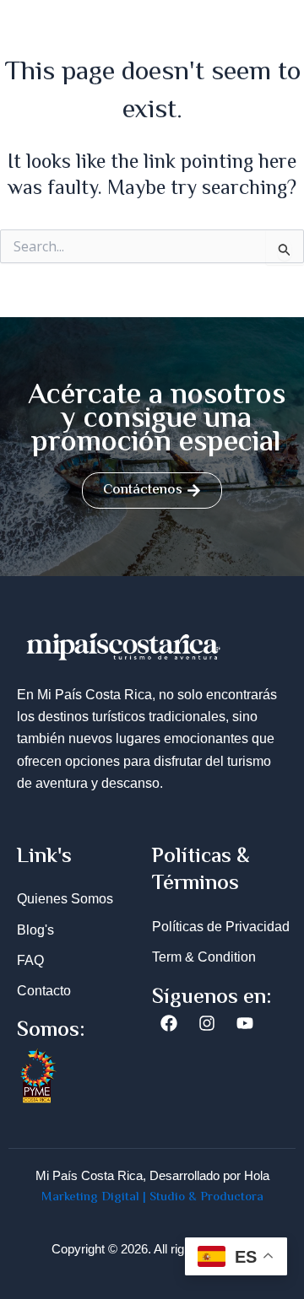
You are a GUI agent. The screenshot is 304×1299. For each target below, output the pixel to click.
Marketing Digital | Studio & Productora (152, 1197)
